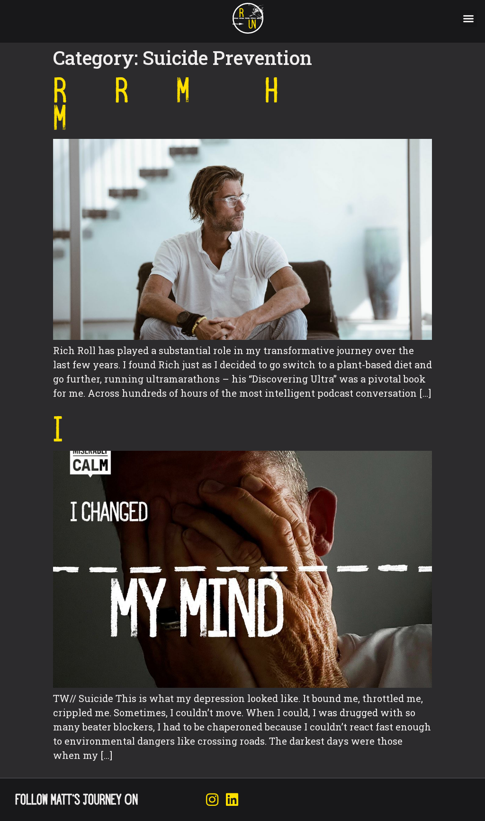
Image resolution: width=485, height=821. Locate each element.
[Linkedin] (232, 800)
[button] (468, 18)
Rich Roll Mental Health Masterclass (200, 104)
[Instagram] (212, 800)
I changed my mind (157, 429)
